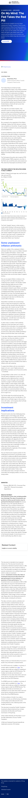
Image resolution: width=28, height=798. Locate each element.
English (2, 794)
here (18, 667)
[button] (14, 789)
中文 (8, 794)
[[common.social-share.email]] (9, 540)
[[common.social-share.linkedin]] (5, 540)
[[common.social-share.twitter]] (7, 540)
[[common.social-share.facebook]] (2, 540)
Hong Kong (4, 786)
